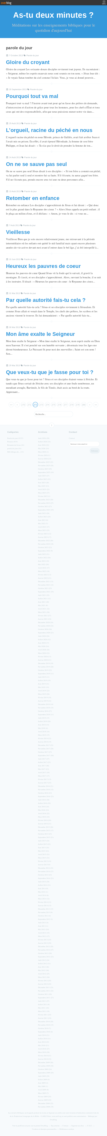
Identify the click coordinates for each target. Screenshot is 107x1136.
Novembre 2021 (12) (46, 585)
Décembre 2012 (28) (45, 946)
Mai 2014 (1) (43, 892)
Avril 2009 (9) (43, 1090)
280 (84, 405)
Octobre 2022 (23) (45, 547)
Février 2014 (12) (44, 902)
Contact (72, 438)
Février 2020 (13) (44, 656)
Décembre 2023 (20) (45, 499)
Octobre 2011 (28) (45, 994)
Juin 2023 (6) (43, 520)
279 (77, 405)
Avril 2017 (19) (44, 772)
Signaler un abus (77, 1125)
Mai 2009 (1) (43, 1086)
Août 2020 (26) (43, 636)
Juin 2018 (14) (43, 725)
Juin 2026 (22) (43, 445)
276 (59, 405)
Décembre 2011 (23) (45, 987)
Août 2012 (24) (43, 960)
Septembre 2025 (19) (46, 472)
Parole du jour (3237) (15, 438)
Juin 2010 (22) (43, 1042)
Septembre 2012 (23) (46, 956)
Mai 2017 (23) (43, 769)
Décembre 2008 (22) (45, 1103)
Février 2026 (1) (44, 455)
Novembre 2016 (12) (46, 789)
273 (41, 405)
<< (11, 405)
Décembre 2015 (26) (45, 827)
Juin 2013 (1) (43, 926)
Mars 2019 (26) (43, 694)
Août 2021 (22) (43, 595)
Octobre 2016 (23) (45, 793)
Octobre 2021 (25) (45, 588)
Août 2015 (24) (43, 841)
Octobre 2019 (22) (45, 670)
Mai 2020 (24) (43, 646)
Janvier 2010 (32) (44, 1059)
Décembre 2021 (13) (45, 581)
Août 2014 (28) (43, 881)
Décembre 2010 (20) (45, 1021)
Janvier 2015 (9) (44, 864)
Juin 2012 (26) (43, 967)
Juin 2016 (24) (43, 806)
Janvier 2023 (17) (44, 537)
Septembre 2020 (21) (46, 632)
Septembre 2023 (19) (46, 510)
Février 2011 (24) (44, 1014)
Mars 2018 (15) (43, 735)
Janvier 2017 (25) (44, 783)
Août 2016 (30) (43, 800)
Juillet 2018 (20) (44, 721)
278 (71, 405)
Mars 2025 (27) (43, 493)
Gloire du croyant (27, 62)
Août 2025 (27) (43, 476)
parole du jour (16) (14, 448)
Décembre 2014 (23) (45, 868)
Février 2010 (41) (44, 1055)
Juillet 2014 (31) (44, 885)
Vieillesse (18, 232)
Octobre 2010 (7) (44, 1028)
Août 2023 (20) (43, 513)
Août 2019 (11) (43, 677)
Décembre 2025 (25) (45, 462)
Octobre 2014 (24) (45, 875)
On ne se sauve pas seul (36, 164)
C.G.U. (89, 1125)
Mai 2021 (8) (43, 605)
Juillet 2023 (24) (44, 516)
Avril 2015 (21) (44, 854)
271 (29, 405)
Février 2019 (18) (44, 697)
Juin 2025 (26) (43, 482)
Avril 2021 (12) (44, 609)
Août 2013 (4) (43, 922)
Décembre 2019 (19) (45, 663)
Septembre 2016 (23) (46, 796)
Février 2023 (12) (44, 534)
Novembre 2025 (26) (46, 465)
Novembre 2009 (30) (46, 1066)
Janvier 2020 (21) (44, 660)
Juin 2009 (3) (43, 1083)
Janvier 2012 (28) (44, 984)
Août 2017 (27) (43, 759)
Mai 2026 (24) (43, 448)
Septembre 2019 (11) (46, 673)
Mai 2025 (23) (43, 486)
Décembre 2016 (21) (45, 786)
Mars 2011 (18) (43, 1011)
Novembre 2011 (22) (46, 991)
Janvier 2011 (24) (44, 1018)
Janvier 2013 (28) (44, 943)
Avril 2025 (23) (44, 489)
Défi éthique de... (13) (15, 452)
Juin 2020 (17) (43, 643)
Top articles (55, 1125)
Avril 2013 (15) (44, 933)
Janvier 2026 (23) (44, 458)
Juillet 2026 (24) (44, 441)
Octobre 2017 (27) (45, 752)
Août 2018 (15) (43, 718)
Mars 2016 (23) (43, 817)
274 (47, 405)
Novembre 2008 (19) (46, 1107)
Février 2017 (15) (44, 779)
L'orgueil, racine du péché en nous (49, 130)
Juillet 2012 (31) (44, 963)
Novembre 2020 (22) (46, 626)
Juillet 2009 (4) (44, 1079)
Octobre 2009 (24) (45, 1069)
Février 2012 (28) (44, 980)
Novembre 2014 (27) (46, 871)
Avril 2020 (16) (44, 649)
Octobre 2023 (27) (45, 506)
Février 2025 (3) (44, 496)
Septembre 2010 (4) (45, 1032)
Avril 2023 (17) (44, 527)
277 (65, 405)
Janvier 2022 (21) (44, 578)
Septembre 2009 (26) (46, 1072)
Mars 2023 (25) (43, 530)
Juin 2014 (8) (43, 888)
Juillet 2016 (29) (44, 803)
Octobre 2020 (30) (45, 629)
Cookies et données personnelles (44, 1129)
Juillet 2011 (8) (44, 1004)
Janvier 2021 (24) (44, 619)
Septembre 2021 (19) (46, 591)
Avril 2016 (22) (44, 813)
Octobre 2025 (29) (45, 469)
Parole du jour (32, 55)
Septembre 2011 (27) (46, 997)
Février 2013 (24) (44, 939)
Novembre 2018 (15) (46, 707)
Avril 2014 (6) (43, 895)
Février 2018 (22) (44, 738)
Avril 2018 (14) (44, 731)
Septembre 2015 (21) (46, 837)
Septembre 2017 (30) (46, 755)
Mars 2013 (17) (43, 936)
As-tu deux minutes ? (53, 15)
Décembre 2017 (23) (45, 745)
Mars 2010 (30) (43, 1052)
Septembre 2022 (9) (45, 551)
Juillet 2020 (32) (44, 639)
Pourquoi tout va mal (32, 96)
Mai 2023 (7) (43, 523)
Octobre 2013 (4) (44, 916)
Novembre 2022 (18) (46, 544)
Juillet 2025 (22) (44, 479)
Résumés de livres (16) (15, 445)
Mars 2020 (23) (43, 653)
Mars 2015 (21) (43, 858)
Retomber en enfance (32, 198)
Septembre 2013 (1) (45, 919)
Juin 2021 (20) (43, 602)
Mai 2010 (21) (43, 1045)
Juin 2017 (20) (43, 765)
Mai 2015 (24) (43, 851)
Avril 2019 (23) (44, 690)
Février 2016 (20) (44, 820)
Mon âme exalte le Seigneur (40, 334)
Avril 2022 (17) (44, 568)
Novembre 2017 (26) (46, 748)
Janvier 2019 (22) (44, 701)
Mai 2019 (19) (43, 687)
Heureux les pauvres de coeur (43, 266)
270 (23, 405)
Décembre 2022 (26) (45, 540)
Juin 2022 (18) (43, 561)
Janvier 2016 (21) (44, 823)
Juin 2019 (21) (43, 684)
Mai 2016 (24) (43, 810)
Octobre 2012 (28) (45, 953)
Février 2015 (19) (44, 861)
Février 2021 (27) (44, 615)
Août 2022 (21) (43, 554)
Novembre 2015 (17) (46, 830)
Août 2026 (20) (43, 438)
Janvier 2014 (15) (44, 905)
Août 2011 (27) (43, 1001)
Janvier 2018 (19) (44, 742)
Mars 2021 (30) (43, 612)
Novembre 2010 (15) (46, 1025)
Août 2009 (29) (43, 1076)
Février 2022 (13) (44, 574)
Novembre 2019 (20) (46, 667)
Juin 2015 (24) (43, 847)
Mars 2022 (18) (43, 571)
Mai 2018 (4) (43, 728)
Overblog (53, 1119)
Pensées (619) (12, 441)
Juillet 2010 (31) (44, 1038)
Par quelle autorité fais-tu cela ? (45, 300)
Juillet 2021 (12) (44, 598)
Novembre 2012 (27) (46, 950)
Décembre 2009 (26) (45, 1062)
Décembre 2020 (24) (45, 622)
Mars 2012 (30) (43, 977)
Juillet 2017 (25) (44, 762)
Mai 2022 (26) (43, 564)
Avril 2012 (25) (44, 974)
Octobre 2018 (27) (45, 711)
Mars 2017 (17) (43, 776)
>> (96, 405)
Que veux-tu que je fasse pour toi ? (49, 372)
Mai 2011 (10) (43, 1008)
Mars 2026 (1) (43, 452)
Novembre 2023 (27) (46, 503)
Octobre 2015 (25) (45, 834)
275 (53, 405)
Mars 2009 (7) (43, 1093)
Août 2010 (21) (43, 1035)
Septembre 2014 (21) (46, 878)
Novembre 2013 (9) (45, 912)
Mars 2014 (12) (43, 898)
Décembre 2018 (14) (45, 704)
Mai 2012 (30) (43, 970)
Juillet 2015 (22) (44, 844)
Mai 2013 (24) (43, 929)
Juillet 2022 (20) (44, 557)
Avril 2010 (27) (44, 1049)
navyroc (28, 1125)
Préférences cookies (67, 1129)
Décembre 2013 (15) (45, 909)
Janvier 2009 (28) (44, 1100)
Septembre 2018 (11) (46, 714)
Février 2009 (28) (44, 1096)
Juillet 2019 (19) (44, 680)
